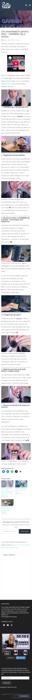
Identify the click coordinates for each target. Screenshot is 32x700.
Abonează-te (25, 531)
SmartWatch (17, 40)
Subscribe (6, 683)
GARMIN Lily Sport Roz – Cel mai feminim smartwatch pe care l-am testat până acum (7, 491)
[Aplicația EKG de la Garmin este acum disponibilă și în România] (7, 502)
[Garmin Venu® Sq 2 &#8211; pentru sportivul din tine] (21, 483)
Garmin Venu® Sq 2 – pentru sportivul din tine (21, 489)
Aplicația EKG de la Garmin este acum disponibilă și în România (6, 509)
